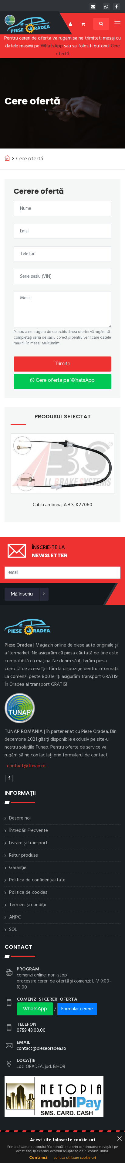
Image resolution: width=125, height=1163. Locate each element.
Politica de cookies (28, 892)
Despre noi (20, 818)
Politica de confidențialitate (37, 880)
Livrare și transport (28, 843)
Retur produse (23, 855)
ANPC (15, 917)
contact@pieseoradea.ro (41, 1048)
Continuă (38, 1157)
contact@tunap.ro (26, 766)
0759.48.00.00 (31, 1030)
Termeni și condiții (27, 905)
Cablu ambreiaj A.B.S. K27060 (62, 505)
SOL (13, 930)
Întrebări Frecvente (28, 831)
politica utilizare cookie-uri (74, 1158)
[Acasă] (7, 158)
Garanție (17, 868)
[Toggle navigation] (117, 25)
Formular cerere (77, 1009)
